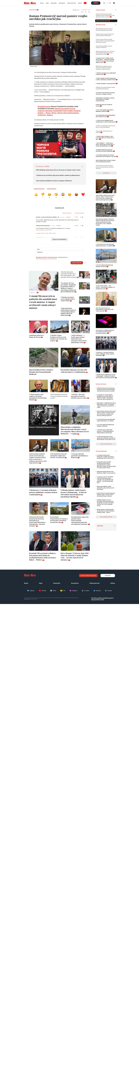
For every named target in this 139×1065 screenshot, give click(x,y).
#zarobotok (64, 108)
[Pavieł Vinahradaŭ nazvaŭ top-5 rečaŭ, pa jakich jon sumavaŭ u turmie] (59, 390)
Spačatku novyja (66, 213)
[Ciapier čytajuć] (116, 10)
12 (86, 372)
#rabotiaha (48, 111)
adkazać (68, 217)
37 (75, 291)
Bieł (104, 3)
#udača (40, 113)
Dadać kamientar (76, 262)
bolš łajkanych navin (106, 516)
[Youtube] (85, 3)
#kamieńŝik (57, 111)
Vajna (47, 3)
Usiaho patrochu (71, 3)
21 (62, 522)
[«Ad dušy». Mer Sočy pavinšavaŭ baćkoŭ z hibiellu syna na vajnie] (80, 390)
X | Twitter (86, 590)
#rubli (64, 111)
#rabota (41, 111)
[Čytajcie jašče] (82, 167)
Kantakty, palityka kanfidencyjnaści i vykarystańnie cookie (102, 599)
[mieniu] (114, 3)
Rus (89, 11)
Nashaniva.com (76, 9)
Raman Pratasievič (39, 188)
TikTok (54, 590)
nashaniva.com (27, 598)
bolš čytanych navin (106, 444)
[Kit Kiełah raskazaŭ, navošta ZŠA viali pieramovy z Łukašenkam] (75, 361)
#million (70, 111)
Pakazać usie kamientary (59, 239)
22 (77, 277)
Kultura (80, 3)
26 (43, 560)
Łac (86, 11)
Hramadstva (62, 3)
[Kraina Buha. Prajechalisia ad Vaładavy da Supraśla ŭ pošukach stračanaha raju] (59, 514)
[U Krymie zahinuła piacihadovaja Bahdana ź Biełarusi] (80, 451)
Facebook (98, 590)
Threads (109, 590)
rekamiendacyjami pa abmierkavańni (46, 258)
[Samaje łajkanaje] (116, 451)
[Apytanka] (114, 526)
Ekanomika (54, 3)
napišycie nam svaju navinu (88, 575)
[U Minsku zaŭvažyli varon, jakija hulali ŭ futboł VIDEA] (75, 300)
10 (116, 156)
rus (110, 3)
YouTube (44, 590)
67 (69, 315)
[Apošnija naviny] (116, 25)
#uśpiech (77, 111)
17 (111, 199)
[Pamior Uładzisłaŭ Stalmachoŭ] (43, 420)
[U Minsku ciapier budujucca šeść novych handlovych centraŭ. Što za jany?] (59, 332)
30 (37, 9)
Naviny (42, 3)
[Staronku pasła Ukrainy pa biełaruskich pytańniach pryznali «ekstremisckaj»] (106, 302)
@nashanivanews (44, 106)
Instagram (74, 590)
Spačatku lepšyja (79, 213)
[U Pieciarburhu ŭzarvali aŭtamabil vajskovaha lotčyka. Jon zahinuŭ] (59, 451)
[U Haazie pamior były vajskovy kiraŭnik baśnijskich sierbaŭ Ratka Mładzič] (38, 390)
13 (65, 457)
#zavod (72, 108)
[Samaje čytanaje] (116, 384)
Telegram (32, 590)
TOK (64, 590)
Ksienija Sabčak (51, 188)
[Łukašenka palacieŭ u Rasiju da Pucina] (38, 332)
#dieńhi (57, 108)
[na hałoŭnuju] (30, 3)
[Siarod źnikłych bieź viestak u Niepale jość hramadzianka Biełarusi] (43, 361)
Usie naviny (106, 173)
